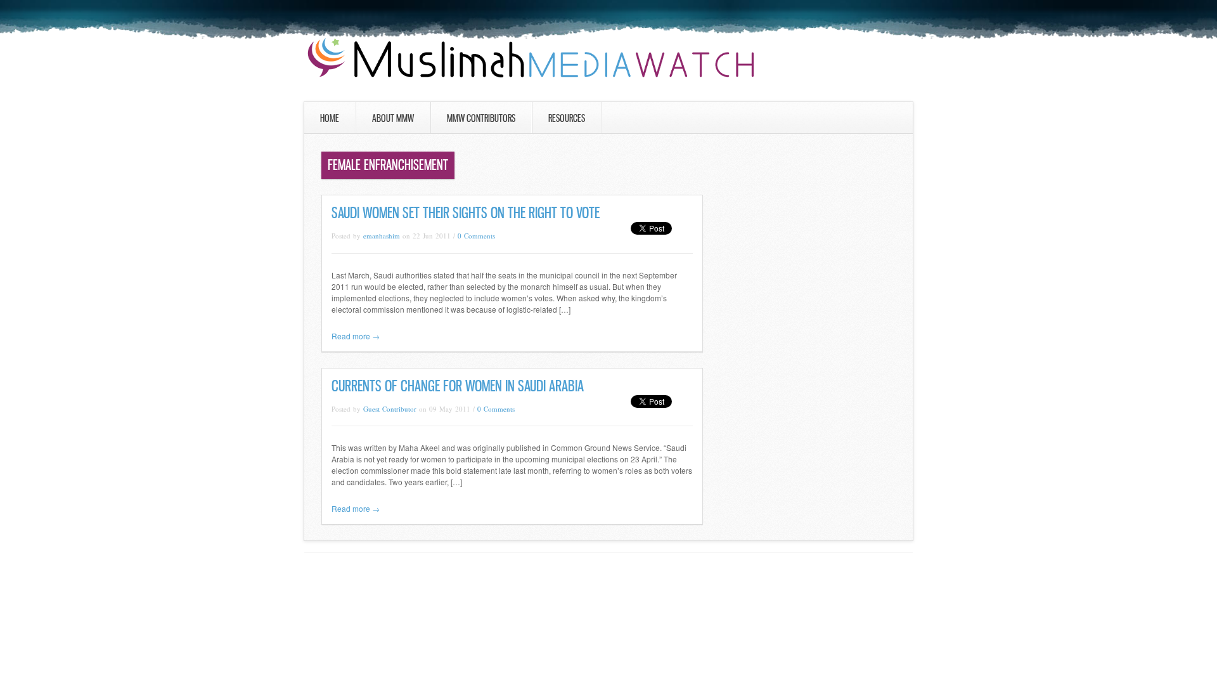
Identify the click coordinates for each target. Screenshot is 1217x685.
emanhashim (381, 235)
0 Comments (476, 235)
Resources (566, 118)
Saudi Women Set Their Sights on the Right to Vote (466, 213)
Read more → (356, 335)
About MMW (393, 118)
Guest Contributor (389, 409)
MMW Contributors (481, 118)
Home (329, 118)
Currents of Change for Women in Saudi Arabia (458, 386)
